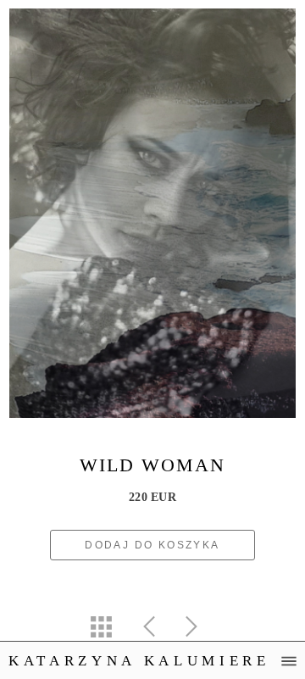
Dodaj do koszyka (152, 545)
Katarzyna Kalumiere (139, 661)
